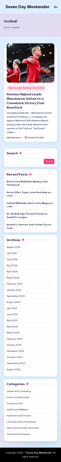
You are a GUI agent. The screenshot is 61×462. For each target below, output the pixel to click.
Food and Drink (15, 403)
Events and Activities (18, 397)
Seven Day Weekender (27, 6)
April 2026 (12, 271)
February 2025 (14, 338)
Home (6, 27)
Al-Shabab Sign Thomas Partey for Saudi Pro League (27, 215)
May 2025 (12, 320)
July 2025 (12, 308)
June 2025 (12, 314)
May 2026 (12, 265)
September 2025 (16, 296)
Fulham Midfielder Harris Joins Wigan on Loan (30, 205)
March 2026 (13, 277)
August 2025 (13, 302)
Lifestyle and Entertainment (21, 421)
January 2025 (14, 344)
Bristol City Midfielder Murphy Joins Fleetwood (27, 183)
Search (12, 153)
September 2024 (16, 363)
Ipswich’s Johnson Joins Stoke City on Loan (29, 226)
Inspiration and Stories (19, 415)
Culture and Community (19, 391)
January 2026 (14, 289)
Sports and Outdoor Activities (26, 88)
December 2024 (15, 350)
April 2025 (12, 326)
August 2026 (13, 247)
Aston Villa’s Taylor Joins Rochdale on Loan (29, 194)
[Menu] (55, 7)
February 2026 (14, 283)
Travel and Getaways (18, 434)
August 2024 (14, 369)
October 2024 (14, 357)
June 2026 (12, 259)
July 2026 (12, 253)
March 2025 (13, 332)
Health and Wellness (17, 409)
